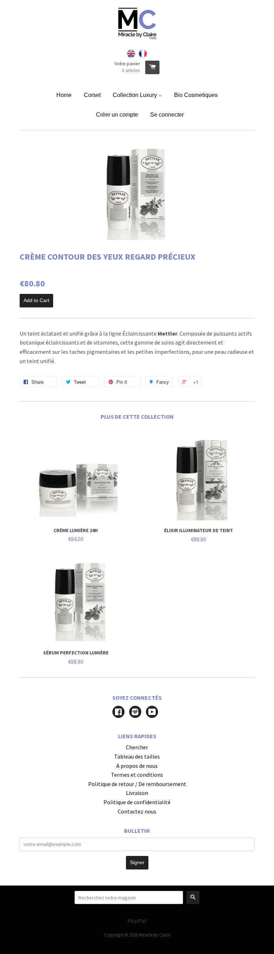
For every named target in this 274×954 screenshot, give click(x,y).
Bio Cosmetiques (196, 95)
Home (64, 95)
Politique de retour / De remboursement (137, 783)
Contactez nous (137, 811)
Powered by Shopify (137, 944)
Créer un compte (117, 115)
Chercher (137, 747)
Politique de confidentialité (137, 802)
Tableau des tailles (137, 756)
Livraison (137, 792)
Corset (92, 95)
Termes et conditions (137, 774)
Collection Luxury (135, 95)
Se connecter (167, 115)
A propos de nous (137, 765)
